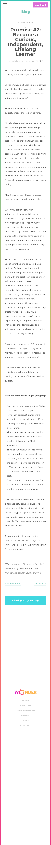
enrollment (40, 5)
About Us (25, 706)
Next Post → (40, 583)
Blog (25, 721)
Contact (25, 726)
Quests (25, 716)
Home (25, 701)
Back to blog (26, 23)
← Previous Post (13, 583)
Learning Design (25, 711)
